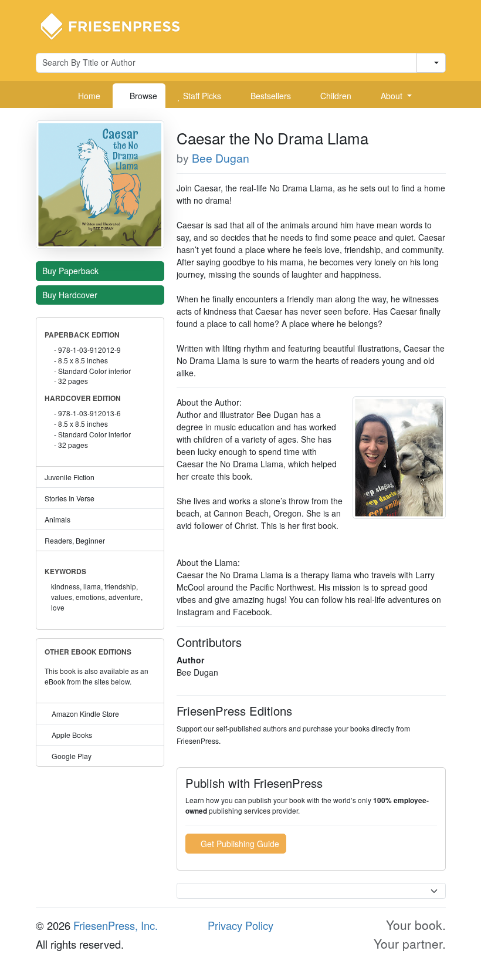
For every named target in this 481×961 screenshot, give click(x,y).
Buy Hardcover (71, 295)
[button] (392, 95)
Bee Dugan (220, 158)
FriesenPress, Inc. (115, 925)
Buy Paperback (71, 271)
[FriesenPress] (118, 25)
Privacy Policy (240, 925)
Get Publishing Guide (238, 843)
